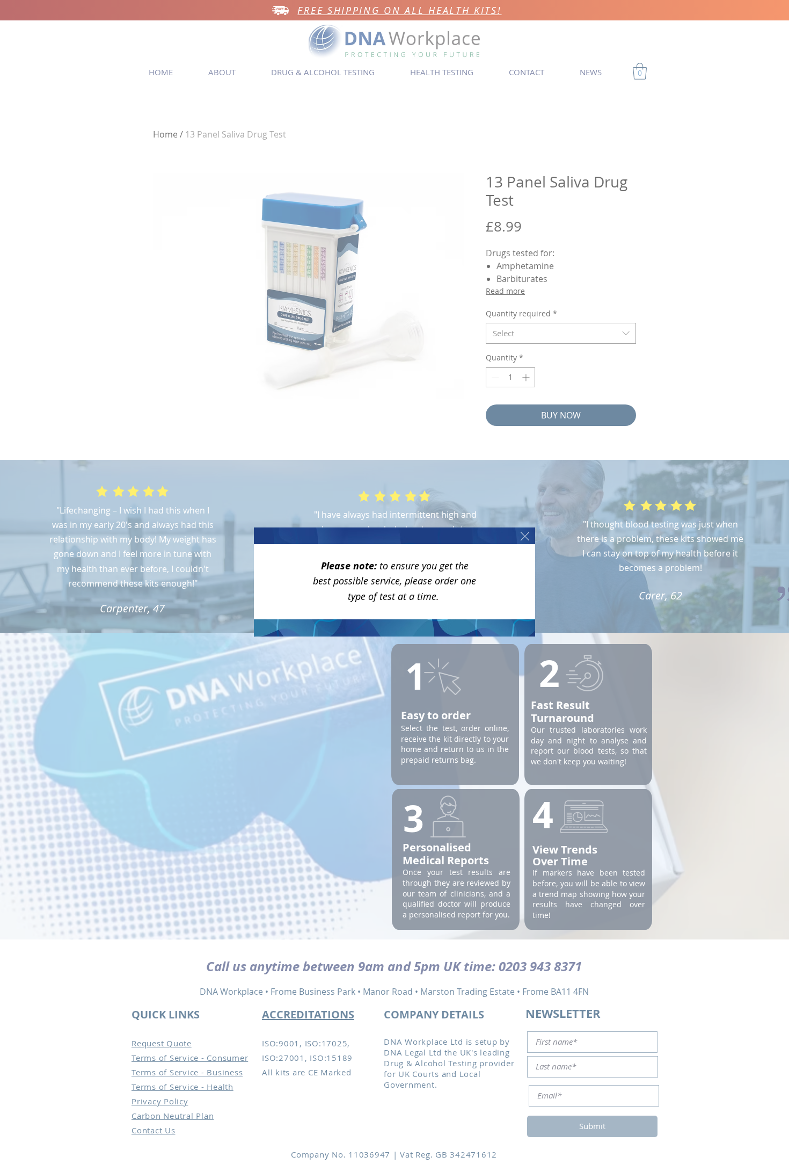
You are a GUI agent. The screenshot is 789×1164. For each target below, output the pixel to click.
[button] (525, 536)
